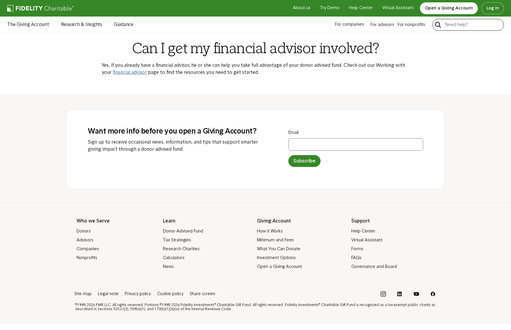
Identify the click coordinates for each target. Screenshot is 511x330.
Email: (293, 133)
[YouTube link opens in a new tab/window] (416, 294)
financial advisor (130, 72)
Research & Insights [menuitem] (81, 24)
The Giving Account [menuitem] (28, 24)
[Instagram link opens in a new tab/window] (383, 294)
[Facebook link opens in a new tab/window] (433, 294)
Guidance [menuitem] (123, 24)
